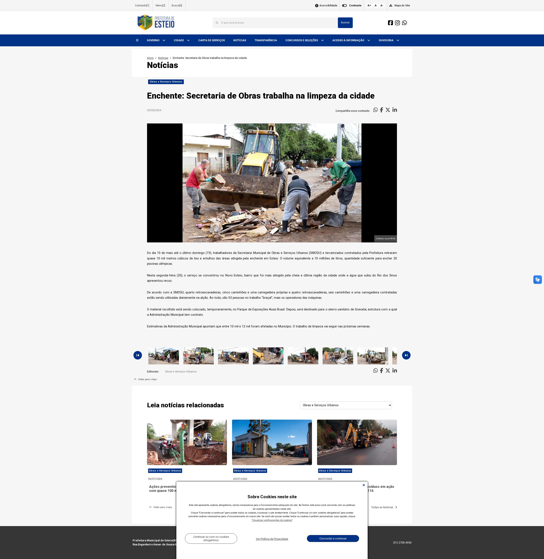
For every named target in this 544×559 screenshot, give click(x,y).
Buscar (345, 22)
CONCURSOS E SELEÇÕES (302, 40)
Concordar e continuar (333, 538)
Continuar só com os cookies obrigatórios (211, 538)
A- (381, 5)
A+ (369, 5)
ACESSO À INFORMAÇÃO (348, 40)
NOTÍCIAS (239, 40)
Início (150, 57)
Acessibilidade (328, 5)
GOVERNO (153, 40)
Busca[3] (177, 5)
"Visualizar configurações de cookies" (272, 520)
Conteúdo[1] (142, 5)
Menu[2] (160, 5)
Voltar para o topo (146, 379)
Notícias (163, 57)
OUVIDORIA (386, 40)
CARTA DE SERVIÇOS (211, 40)
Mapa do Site (402, 5)
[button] (137, 40)
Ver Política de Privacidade (272, 539)
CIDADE (179, 40)
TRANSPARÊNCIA (266, 40)
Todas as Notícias (383, 507)
